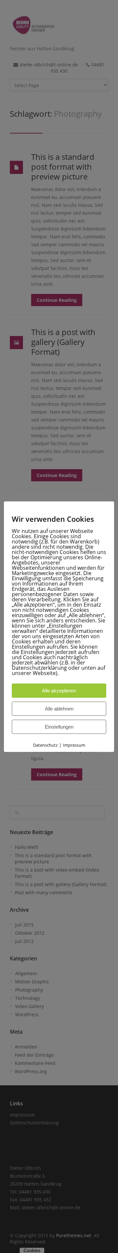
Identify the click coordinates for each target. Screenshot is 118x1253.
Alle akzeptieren (59, 690)
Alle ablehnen (59, 708)
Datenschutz (45, 745)
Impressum (74, 745)
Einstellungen (59, 727)
